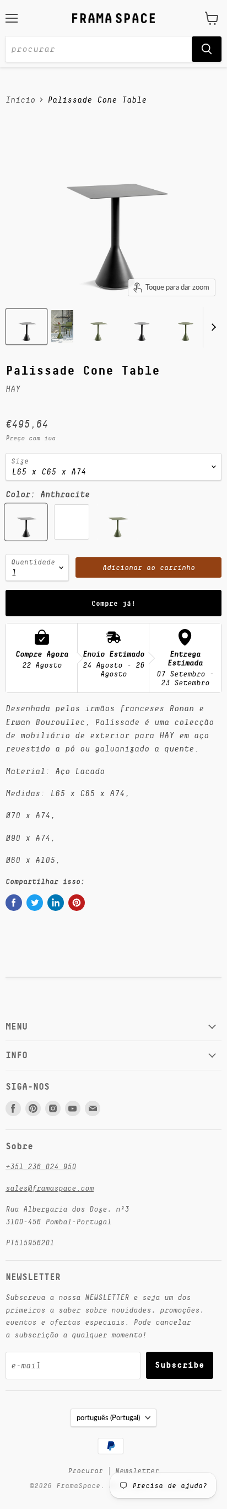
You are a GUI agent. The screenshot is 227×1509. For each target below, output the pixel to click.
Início (20, 99)
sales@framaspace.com (50, 1187)
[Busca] (206, 49)
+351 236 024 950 (41, 1166)
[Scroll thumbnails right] (211, 327)
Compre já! (113, 603)
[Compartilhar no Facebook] (14, 902)
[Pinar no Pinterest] (76, 902)
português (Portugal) (108, 1417)
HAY (13, 388)
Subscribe (179, 1364)
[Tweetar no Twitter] (34, 902)
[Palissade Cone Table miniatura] (26, 326)
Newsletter (137, 1471)
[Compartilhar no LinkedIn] (55, 902)
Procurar (85, 1471)
